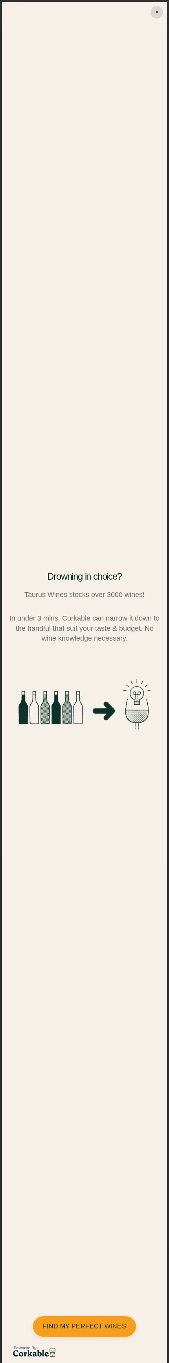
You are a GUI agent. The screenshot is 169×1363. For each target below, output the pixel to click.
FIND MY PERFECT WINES (84, 1326)
